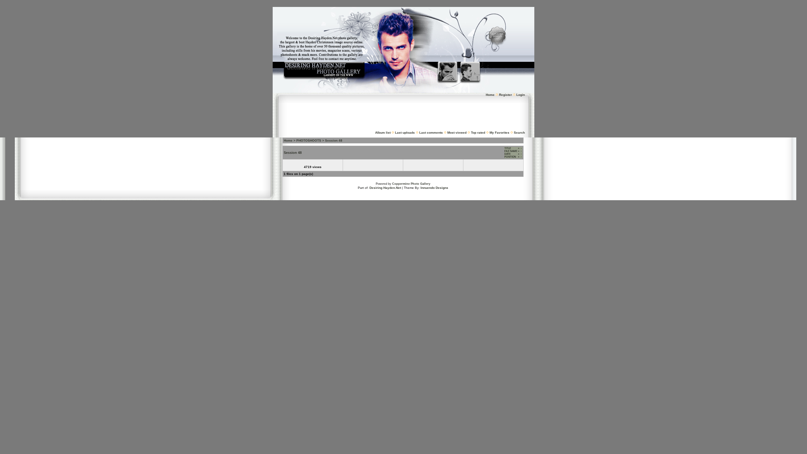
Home (490, 94)
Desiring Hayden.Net (385, 187)
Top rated (478, 132)
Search (519, 132)
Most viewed (457, 132)
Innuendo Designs (434, 187)
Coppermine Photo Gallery (411, 183)
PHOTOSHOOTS (308, 140)
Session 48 (333, 140)
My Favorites (499, 132)
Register (505, 94)
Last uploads (405, 132)
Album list (383, 132)
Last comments (431, 132)
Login (520, 94)
